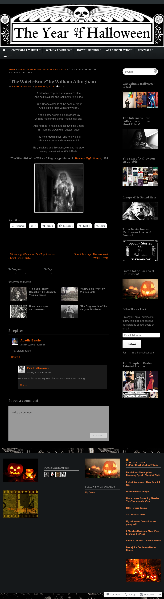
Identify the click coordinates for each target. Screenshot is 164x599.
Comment (98, 435)
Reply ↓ (15, 357)
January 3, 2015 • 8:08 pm (39, 372)
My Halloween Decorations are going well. (141, 523)
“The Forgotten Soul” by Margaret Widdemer (93, 308)
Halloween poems (85, 269)
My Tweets (90, 492)
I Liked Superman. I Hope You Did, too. (143, 483)
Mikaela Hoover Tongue (137, 491)
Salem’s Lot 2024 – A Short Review (143, 540)
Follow (132, 344)
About (7, 56)
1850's (57, 269)
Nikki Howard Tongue (136, 507)
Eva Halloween (38, 368)
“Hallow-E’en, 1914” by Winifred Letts (92, 290)
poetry (30, 272)
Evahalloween (21, 86)
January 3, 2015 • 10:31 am (32, 344)
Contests (144, 50)
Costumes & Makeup (25, 50)
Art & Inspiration (118, 50)
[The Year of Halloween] (82, 25)
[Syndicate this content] (143, 460)
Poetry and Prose (54, 69)
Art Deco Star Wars (135, 514)
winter (76, 272)
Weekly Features (58, 50)
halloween (68, 269)
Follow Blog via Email (135, 309)
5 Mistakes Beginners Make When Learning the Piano (142, 532)
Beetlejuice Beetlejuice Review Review (141, 549)
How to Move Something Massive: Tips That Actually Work (143, 500)
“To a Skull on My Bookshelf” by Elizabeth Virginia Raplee (42, 291)
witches (86, 272)
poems (21, 272)
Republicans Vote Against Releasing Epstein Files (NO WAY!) (143, 474)
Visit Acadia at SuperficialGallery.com (142, 463)
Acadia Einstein (31, 340)
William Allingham (62, 272)
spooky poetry (43, 272)
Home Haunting (88, 50)
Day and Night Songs (88, 158)
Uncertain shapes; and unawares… (39, 308)
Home (12, 69)
